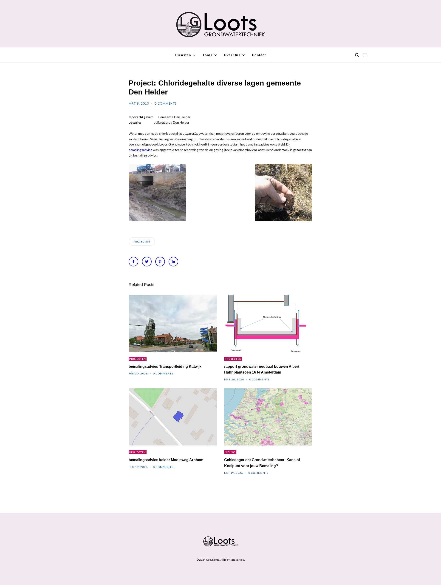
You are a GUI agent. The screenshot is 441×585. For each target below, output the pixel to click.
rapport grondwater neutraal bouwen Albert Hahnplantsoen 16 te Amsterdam (261, 369)
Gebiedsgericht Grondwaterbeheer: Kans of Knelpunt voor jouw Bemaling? (262, 463)
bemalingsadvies (140, 150)
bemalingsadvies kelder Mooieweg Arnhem (166, 460)
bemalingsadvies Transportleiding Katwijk (165, 366)
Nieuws (230, 452)
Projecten (142, 241)
